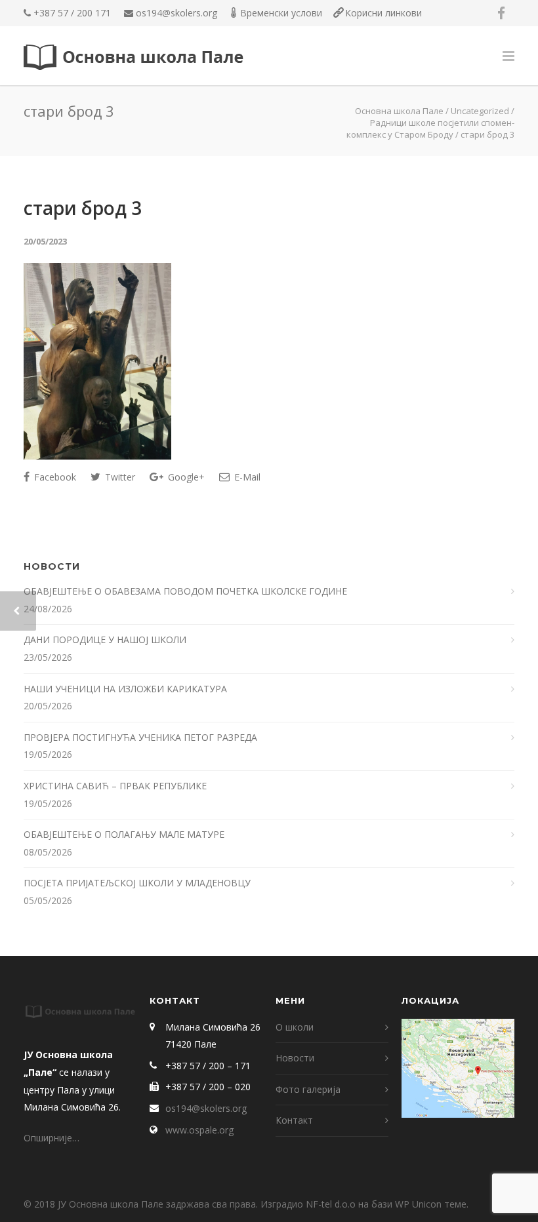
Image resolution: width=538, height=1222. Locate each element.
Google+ (185, 477)
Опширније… (51, 1138)
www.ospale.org (199, 1130)
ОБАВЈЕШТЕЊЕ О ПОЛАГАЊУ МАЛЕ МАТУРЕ (125, 834)
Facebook (53, 477)
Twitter (118, 477)
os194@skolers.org (176, 13)
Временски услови (281, 13)
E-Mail (246, 477)
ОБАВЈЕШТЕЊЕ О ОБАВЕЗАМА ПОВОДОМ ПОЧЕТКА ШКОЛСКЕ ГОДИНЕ (187, 591)
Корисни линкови (383, 13)
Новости (295, 1058)
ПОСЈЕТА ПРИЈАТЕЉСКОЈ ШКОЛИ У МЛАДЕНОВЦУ (137, 883)
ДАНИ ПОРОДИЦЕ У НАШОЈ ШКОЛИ (106, 639)
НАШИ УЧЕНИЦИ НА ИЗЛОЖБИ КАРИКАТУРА (127, 688)
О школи (295, 1027)
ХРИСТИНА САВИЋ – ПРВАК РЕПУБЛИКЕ (116, 785)
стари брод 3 (83, 207)
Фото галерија (308, 1089)
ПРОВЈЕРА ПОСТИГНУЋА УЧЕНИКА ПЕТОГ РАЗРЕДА (142, 737)
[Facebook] (501, 13)
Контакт (294, 1120)
